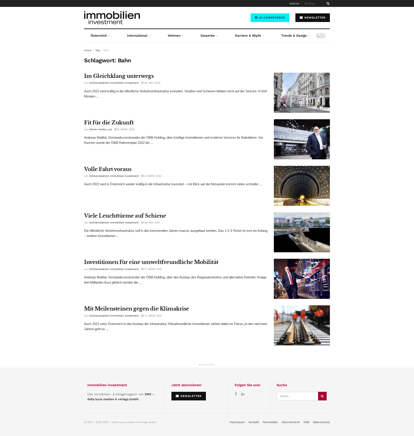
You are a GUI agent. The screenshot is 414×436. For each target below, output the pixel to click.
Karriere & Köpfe (248, 36)
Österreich (99, 36)
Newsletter (270, 422)
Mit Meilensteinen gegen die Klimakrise (136, 309)
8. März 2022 (126, 129)
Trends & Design (294, 36)
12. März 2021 (152, 315)
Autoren (294, 3)
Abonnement (291, 422)
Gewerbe (208, 36)
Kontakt (254, 422)
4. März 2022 (152, 175)
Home (87, 50)
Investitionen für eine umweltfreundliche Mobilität (151, 262)
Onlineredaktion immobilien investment (114, 82)
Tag (97, 50)
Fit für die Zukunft (109, 122)
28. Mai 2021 (151, 222)
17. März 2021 (152, 269)
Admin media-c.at (100, 129)
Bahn (106, 50)
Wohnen (174, 36)
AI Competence (271, 17)
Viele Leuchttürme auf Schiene (125, 216)
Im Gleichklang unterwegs (119, 76)
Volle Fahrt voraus (107, 169)
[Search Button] (327, 3)
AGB (306, 422)
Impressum (237, 422)
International (137, 36)
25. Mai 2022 (151, 82)
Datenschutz (321, 422)
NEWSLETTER (314, 17)
